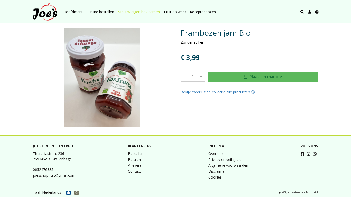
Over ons (216, 153)
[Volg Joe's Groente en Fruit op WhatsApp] (315, 154)
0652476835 (43, 169)
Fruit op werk (175, 11)
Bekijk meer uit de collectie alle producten (216, 92)
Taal (36, 192)
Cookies (215, 177)
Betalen (134, 159)
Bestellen (135, 153)
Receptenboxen (203, 11)
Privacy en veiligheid (225, 159)
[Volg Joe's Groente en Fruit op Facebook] (302, 154)
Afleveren (136, 165)
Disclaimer (217, 171)
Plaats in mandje (265, 77)
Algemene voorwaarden (228, 165)
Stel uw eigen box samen (139, 11)
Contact (134, 171)
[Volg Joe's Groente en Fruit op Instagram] (308, 154)
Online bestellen (101, 11)
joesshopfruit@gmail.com (54, 175)
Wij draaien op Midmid (299, 192)
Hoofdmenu (73, 11)
